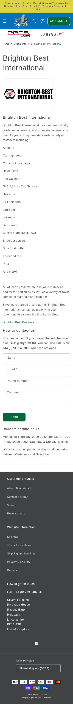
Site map (12, 536)
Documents (20, 43)
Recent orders (16, 513)
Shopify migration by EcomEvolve (36, 698)
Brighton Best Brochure (19, 322)
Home (6, 43)
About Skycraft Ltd (18, 488)
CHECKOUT (59, 20)
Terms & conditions (19, 545)
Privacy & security (18, 561)
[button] (5, 21)
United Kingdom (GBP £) (34, 668)
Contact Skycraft (17, 496)
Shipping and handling (21, 553)
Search (11, 505)
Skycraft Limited (40, 694)
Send (14, 416)
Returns (12, 570)
